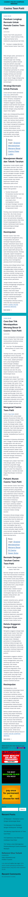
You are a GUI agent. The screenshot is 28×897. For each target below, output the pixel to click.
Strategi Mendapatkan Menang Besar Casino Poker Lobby (14, 148)
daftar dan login (15, 863)
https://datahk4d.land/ (8, 857)
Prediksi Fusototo (7, 859)
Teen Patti (7, 94)
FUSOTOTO (5, 855)
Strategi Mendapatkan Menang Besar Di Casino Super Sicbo (14, 547)
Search (4, 806)
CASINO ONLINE (7, 16)
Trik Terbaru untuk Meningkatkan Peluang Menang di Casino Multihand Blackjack (15, 846)
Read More (8, 310)
